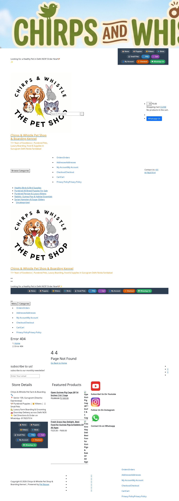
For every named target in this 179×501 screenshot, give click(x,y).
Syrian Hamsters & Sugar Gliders (29, 199)
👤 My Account (128, 61)
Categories (24, 303)
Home (17, 343)
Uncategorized (23, 202)
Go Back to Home (59, 363)
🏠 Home (125, 51)
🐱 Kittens (150, 51)
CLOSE (163, 107)
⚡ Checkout (142, 61)
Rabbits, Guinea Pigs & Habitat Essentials (33, 196)
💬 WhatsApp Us (157, 61)
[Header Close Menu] (52, 111)
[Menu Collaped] (12, 278)
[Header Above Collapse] (12, 281)
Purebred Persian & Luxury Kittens (30, 193)
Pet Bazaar (44, 484)
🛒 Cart (155, 56)
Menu (14, 303)
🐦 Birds (161, 51)
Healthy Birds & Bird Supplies (27, 187)
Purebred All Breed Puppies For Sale (31, 190)
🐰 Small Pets (133, 56)
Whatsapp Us (154, 118)
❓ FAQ (145, 56)
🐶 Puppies (137, 51)
